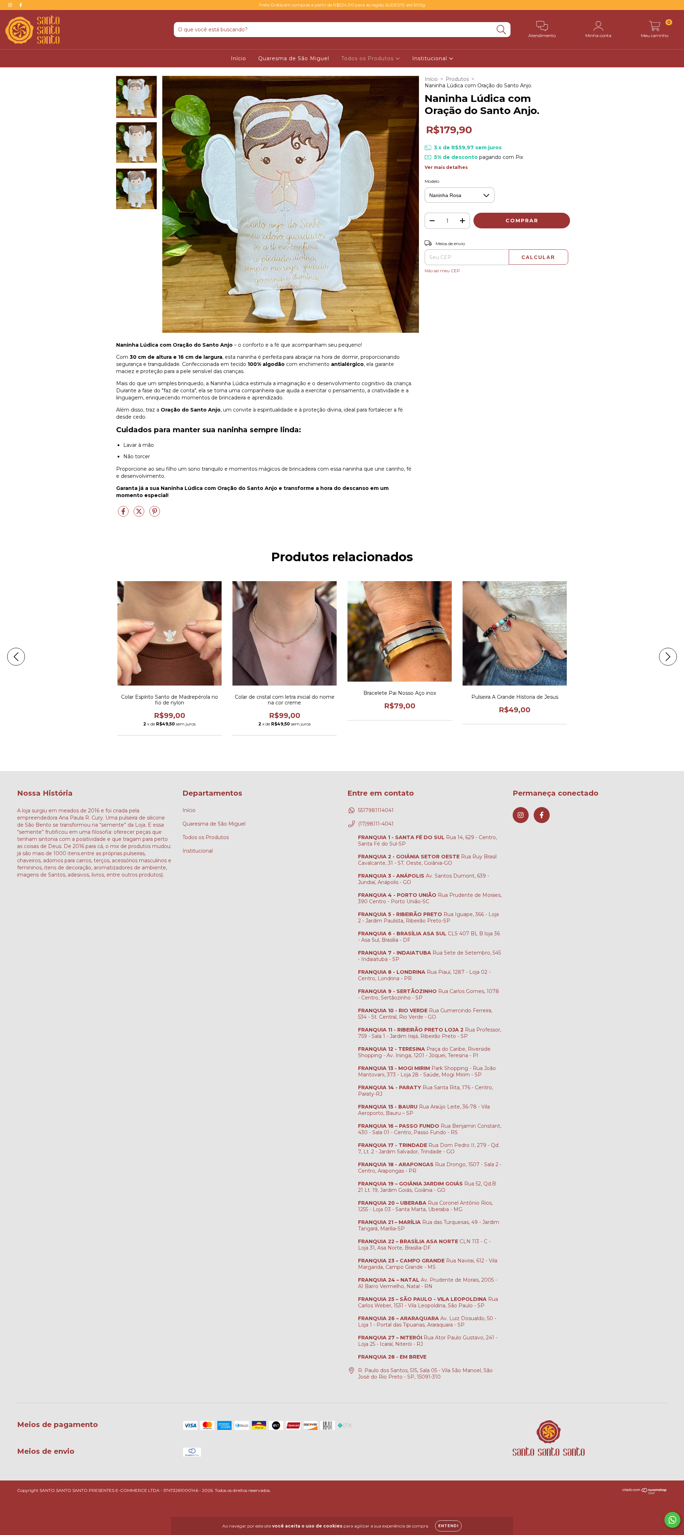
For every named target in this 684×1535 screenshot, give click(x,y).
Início (238, 58)
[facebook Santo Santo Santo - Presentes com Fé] (20, 5)
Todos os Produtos (368, 58)
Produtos (457, 79)
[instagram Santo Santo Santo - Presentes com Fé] (10, 5)
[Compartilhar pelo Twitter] (140, 514)
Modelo (432, 181)
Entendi (448, 1526)
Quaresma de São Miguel (293, 58)
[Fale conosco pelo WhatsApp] (672, 1520)
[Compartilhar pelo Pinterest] (154, 514)
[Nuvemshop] (644, 1492)
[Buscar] (501, 29)
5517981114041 (376, 810)
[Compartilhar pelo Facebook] (124, 514)
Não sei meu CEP (442, 270)
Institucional (430, 58)
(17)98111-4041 (376, 824)
